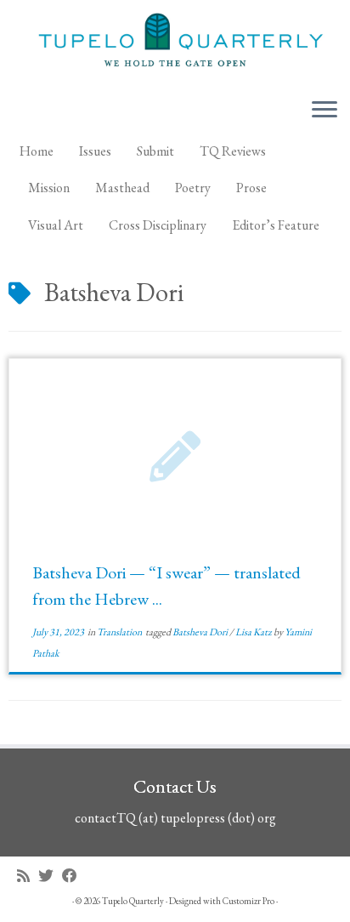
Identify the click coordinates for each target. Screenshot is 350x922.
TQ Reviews (233, 151)
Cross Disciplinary (157, 225)
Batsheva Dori (200, 632)
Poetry (193, 187)
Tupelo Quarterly (133, 901)
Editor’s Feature (275, 225)
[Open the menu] (324, 111)
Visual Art (55, 225)
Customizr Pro (248, 901)
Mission (49, 187)
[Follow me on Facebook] (74, 876)
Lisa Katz (254, 632)
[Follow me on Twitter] (50, 876)
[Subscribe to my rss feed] (27, 876)
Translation (120, 632)
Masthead (122, 187)
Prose (251, 187)
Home (37, 151)
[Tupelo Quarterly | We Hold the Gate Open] (175, 43)
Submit (155, 151)
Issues (95, 151)
